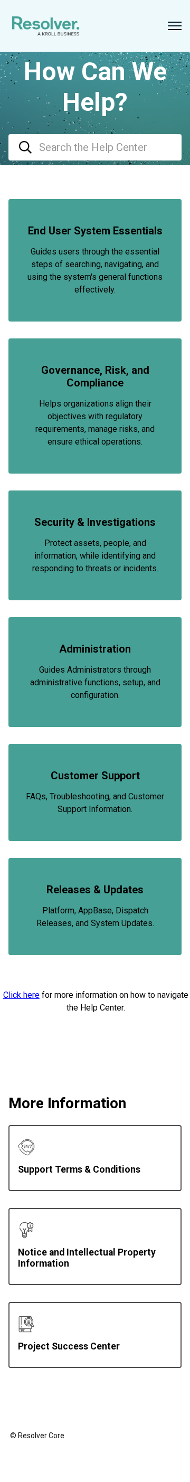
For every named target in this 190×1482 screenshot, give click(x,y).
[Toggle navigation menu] (175, 26)
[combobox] (95, 147)
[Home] (45, 26)
